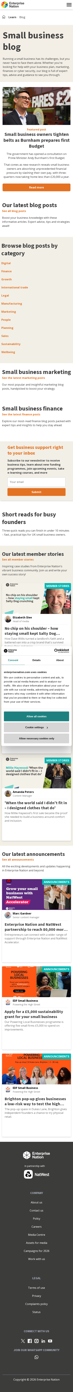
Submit (36, 492)
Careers (37, 1227)
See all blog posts (14, 211)
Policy (36, 1218)
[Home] (4, 17)
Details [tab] (36, 660)
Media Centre (36, 1235)
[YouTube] (50, 1341)
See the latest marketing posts (23, 378)
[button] (69, 4)
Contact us (36, 1210)
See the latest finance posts (21, 414)
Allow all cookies (36, 716)
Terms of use (36, 1288)
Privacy (36, 1296)
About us (36, 1202)
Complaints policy (36, 1304)
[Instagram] (36, 1341)
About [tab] (60, 660)
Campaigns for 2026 (36, 1251)
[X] (23, 1341)
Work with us (36, 1259)
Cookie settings (34, 727)
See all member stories (18, 559)
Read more (36, 187)
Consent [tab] (13, 660)
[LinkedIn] (43, 1341)
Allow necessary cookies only (36, 738)
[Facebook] (30, 1341)
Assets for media (36, 1243)
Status (36, 1312)
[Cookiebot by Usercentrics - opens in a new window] (54, 651)
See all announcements (18, 859)
